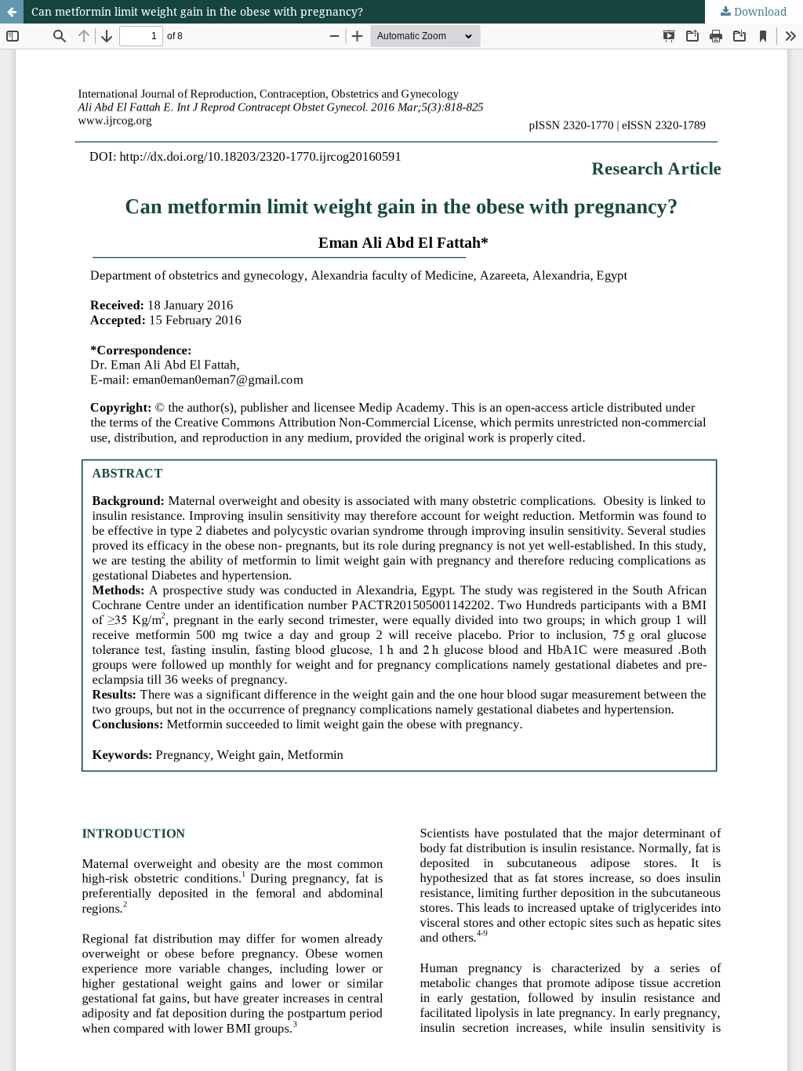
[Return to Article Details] (12, 12)
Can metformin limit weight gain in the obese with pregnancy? (197, 11)
